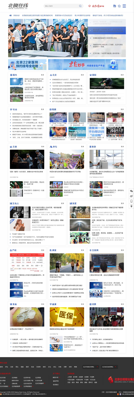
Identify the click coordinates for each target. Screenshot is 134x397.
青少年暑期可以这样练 (75, 15)
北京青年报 (27, 377)
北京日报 (2, 377)
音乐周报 (2, 380)
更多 (42, 75)
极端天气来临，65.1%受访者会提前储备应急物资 (102, 15)
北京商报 (38, 377)
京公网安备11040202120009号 (12, 394)
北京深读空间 (28, 383)
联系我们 (56, 384)
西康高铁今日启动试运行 (56, 15)
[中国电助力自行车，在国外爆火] (107, 83)
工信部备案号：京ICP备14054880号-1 (34, 394)
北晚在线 (14, 383)
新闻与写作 (15, 380)
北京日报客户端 (28, 380)
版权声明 (56, 381)
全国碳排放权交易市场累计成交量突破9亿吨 (29, 15)
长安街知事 (38, 380)
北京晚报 (14, 377)
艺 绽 (2, 383)
